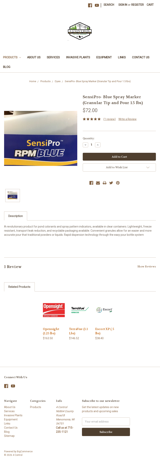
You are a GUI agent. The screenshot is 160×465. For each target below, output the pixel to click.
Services (53, 57)
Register (137, 4)
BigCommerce (25, 451)
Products (10, 57)
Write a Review (127, 119)
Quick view (54, 305)
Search (109, 4)
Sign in (122, 4)
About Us (34, 57)
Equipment (104, 57)
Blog (6, 67)
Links (122, 57)
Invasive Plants (78, 57)
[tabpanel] (54, 318)
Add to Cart (54, 313)
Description (15, 216)
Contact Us (140, 57)
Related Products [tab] (19, 287)
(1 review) (109, 119)
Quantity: (88, 138)
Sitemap (9, 435)
